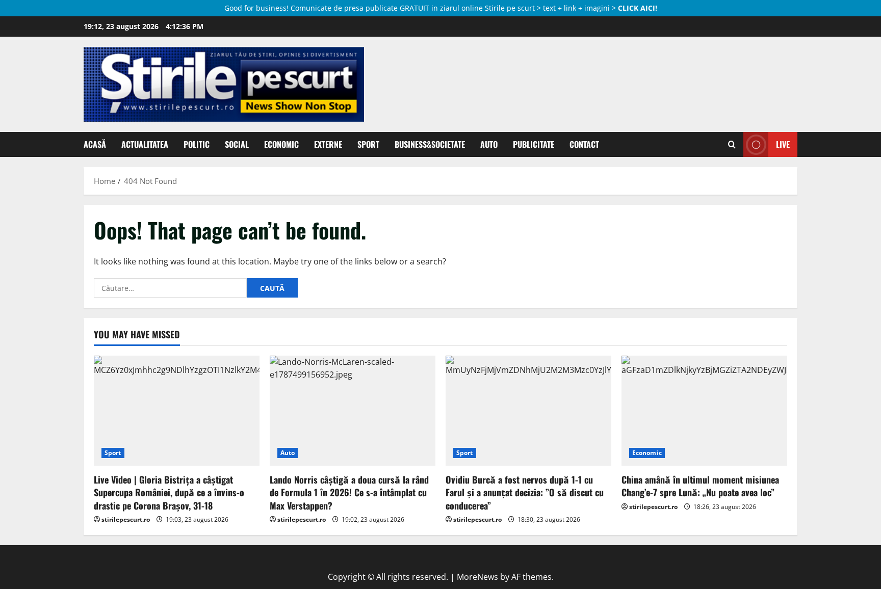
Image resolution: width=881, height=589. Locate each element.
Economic (281, 144)
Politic (197, 144)
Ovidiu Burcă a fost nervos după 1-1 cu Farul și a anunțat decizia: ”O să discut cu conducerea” (525, 492)
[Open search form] (732, 144)
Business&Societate (430, 144)
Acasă (95, 144)
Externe (328, 144)
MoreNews (477, 576)
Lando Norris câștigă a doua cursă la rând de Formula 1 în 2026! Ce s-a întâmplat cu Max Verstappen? (349, 492)
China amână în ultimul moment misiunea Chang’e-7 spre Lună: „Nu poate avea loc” (700, 486)
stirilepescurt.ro (125, 519)
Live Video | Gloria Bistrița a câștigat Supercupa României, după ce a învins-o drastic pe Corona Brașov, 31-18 (169, 492)
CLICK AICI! (637, 8)
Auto (489, 144)
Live (783, 144)
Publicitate (533, 144)
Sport (368, 144)
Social (237, 144)
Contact (584, 144)
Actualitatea (144, 144)
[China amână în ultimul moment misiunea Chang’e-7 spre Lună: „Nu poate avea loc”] (704, 411)
